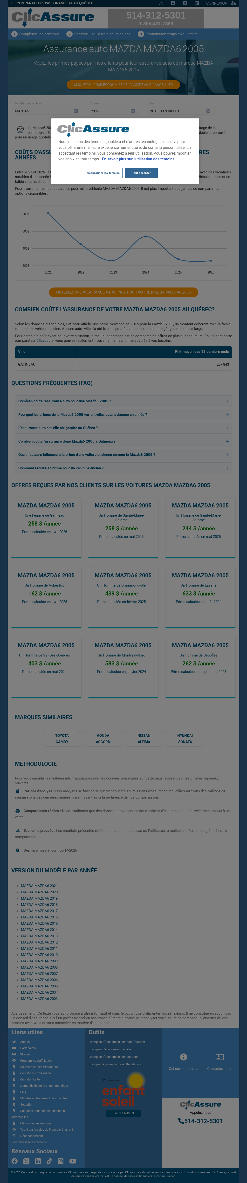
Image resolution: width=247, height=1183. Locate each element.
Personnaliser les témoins (102, 173)
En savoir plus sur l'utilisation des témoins (138, 159)
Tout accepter (141, 173)
